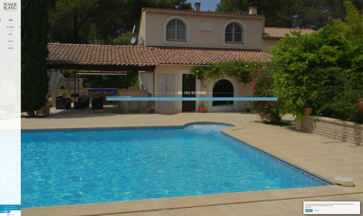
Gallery (10, 34)
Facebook (11, 215)
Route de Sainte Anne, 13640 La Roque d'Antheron (10, 207)
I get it (309, 210)
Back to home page (192, 99)
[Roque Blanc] (10, 7)
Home (10, 20)
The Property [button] (10, 27)
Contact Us (10, 48)
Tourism (10, 41)
